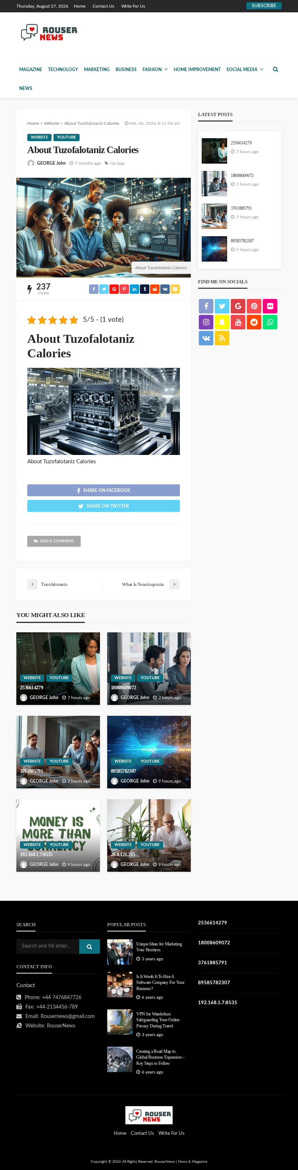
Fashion (152, 69)
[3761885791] (58, 752)
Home (79, 6)
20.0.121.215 (123, 854)
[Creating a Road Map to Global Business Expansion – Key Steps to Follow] (120, 1059)
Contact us (103, 6)
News (25, 88)
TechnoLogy (63, 69)
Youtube (66, 137)
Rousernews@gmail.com (68, 1016)
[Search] (275, 69)
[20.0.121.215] (149, 835)
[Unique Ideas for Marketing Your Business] (120, 952)
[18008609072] (149, 668)
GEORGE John (51, 163)
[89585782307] (149, 752)
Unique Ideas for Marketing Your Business (159, 947)
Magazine (30, 69)
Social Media (241, 69)
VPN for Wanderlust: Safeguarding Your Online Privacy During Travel (158, 1020)
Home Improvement (197, 69)
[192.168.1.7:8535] (58, 835)
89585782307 (123, 771)
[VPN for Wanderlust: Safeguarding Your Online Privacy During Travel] (120, 1022)
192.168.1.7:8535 (36, 854)
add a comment (57, 541)
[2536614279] (58, 668)
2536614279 (31, 687)
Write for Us (133, 6)
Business (126, 69)
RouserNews (61, 1026)
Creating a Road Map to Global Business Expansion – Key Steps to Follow (160, 1057)
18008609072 (123, 687)
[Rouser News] (48, 32)
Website (39, 137)
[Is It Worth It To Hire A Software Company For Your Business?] (120, 984)
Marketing (97, 69)
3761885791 (31, 771)
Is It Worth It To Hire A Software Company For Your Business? (160, 982)
